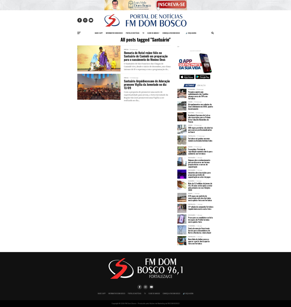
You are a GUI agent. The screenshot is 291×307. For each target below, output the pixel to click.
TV (143, 33)
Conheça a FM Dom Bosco (171, 33)
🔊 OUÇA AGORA (191, 33)
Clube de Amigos (153, 33)
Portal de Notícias (132, 33)
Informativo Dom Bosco (114, 33)
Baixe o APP (99, 33)
